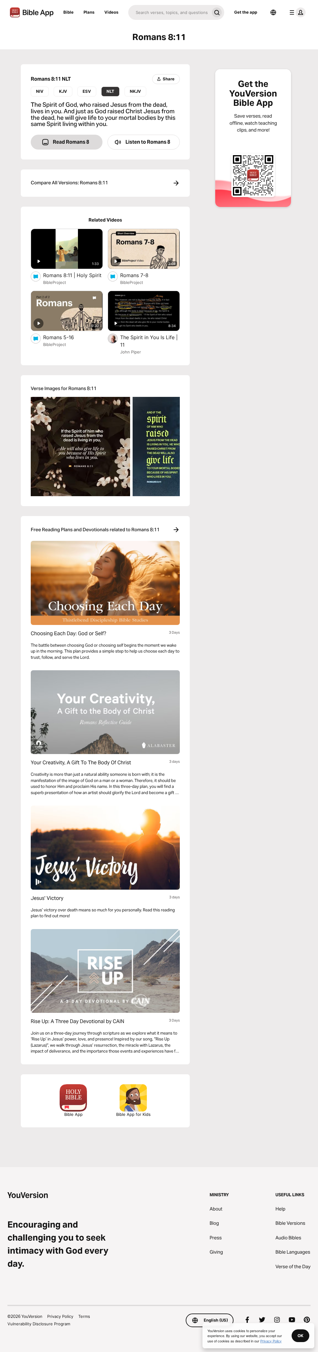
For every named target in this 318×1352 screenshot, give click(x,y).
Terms (84, 1316)
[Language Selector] (273, 12)
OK (300, 1335)
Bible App (73, 1114)
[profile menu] (296, 12)
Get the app (245, 12)
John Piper (130, 351)
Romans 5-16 (65, 337)
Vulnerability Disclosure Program (38, 1323)
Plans (89, 12)
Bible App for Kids (133, 1114)
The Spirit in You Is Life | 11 (149, 341)
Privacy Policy (60, 1316)
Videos (111, 12)
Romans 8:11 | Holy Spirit (73, 275)
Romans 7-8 (140, 275)
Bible (68, 12)
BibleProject (54, 282)
